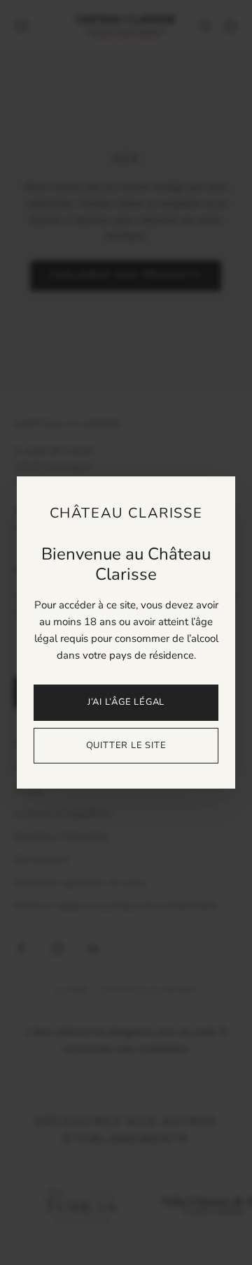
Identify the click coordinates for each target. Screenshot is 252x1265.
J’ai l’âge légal (126, 702)
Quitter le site (126, 745)
